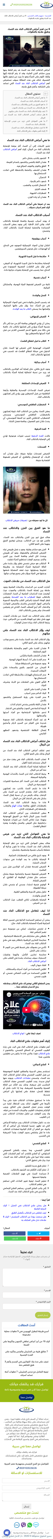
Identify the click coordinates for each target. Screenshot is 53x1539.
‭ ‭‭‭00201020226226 (28, 1468)
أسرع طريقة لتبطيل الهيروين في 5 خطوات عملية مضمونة (26, 1333)
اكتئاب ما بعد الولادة (22, 309)
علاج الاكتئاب (44, 1053)
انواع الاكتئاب (18, 1033)
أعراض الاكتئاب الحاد (37, 961)
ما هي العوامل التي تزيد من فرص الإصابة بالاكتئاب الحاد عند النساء (24, 122)
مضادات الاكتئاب (22, 1078)
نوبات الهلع (17, 805)
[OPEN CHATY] (7, 1532)
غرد (37, 1233)
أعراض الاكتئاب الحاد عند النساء (30, 83)
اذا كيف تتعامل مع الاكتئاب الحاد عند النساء (28, 127)
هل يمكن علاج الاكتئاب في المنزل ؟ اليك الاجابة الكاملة (24, 1207)
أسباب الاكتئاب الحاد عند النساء (32, 101)
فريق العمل (33, 1533)
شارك (14, 1233)
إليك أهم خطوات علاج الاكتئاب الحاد (31, 130)
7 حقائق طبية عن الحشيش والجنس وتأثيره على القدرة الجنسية (26, 1353)
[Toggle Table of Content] (44, 94)
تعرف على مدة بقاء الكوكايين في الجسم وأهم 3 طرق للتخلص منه (26, 1363)
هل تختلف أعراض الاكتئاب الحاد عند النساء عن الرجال (24, 116)
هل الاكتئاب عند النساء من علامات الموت (28, 107)
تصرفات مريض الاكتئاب (16, 520)
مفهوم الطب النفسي (36, 15)
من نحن (45, 1532)
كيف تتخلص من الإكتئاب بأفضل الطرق (28, 1212)
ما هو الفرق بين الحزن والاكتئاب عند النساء (28, 104)
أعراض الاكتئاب (10, 149)
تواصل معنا (27, 1397)
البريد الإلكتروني (43, 1302)
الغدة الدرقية (38, 435)
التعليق (47, 1267)
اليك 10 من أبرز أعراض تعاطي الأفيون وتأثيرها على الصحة (26, 1343)
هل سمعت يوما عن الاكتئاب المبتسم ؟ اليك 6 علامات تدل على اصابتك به (24, 1218)
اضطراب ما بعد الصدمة (23, 597)
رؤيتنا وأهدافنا (11, 1532)
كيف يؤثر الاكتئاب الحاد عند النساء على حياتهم (27, 111)
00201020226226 (22, 4)
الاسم (47, 1290)
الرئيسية (48, 15)
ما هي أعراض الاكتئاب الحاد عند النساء (30, 97)
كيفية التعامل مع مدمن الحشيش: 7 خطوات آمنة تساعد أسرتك (26, 1373)
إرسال (26, 1506)
